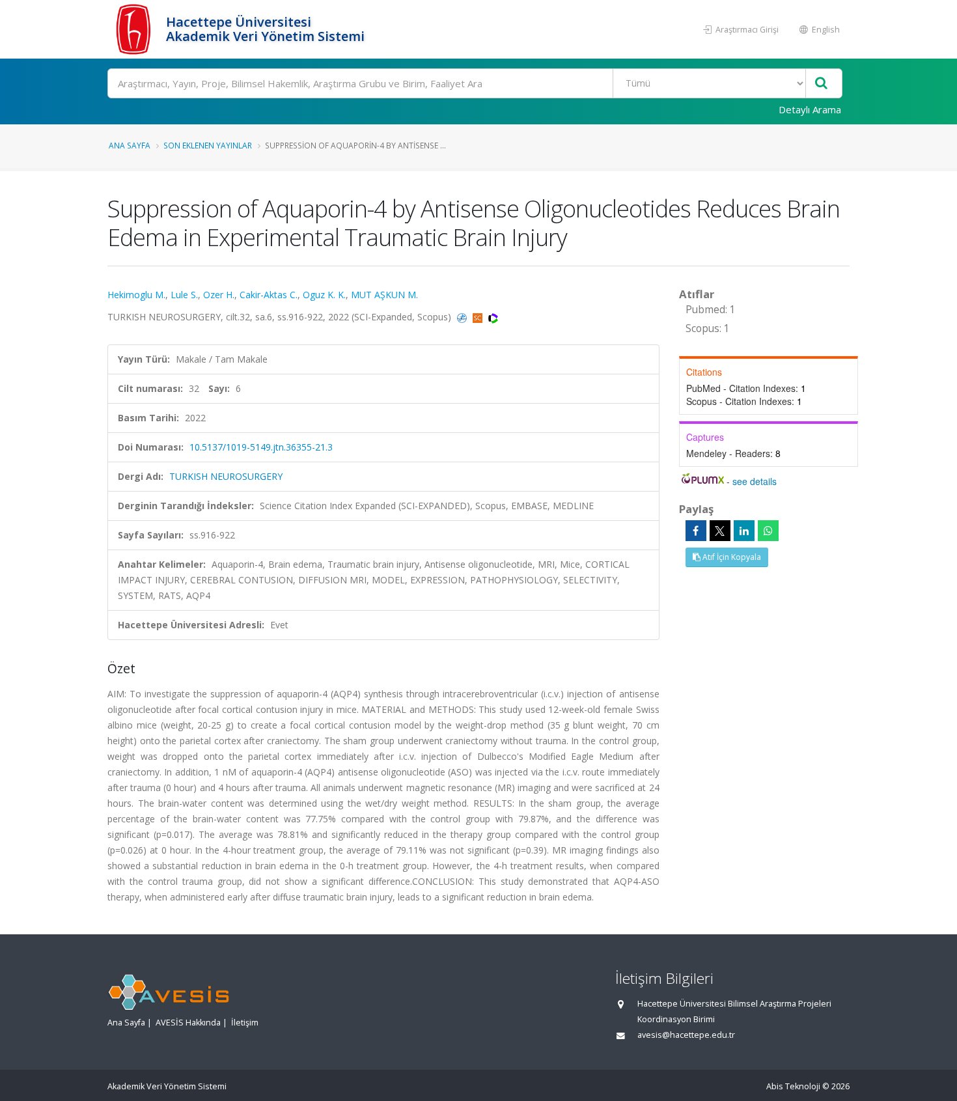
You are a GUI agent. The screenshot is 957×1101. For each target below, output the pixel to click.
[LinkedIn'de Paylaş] (744, 530)
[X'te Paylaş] (720, 530)
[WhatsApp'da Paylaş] (768, 530)
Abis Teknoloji (793, 1086)
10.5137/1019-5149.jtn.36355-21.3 (261, 447)
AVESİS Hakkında (188, 1022)
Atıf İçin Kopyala (730, 557)
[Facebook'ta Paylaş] (696, 530)
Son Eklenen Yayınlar (207, 145)
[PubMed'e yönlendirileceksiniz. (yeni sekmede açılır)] (463, 317)
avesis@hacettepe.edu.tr (686, 1034)
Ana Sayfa (129, 145)
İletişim (244, 1022)
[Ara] (821, 83)
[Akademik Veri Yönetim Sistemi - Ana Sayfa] (135, 29)
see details (754, 481)
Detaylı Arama (810, 109)
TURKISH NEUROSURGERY (226, 476)
